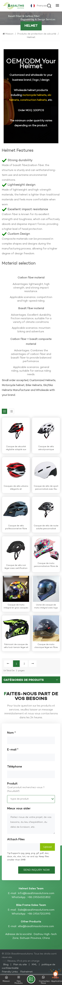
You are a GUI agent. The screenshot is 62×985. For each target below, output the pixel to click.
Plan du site (20, 964)
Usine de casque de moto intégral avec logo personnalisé (46, 606)
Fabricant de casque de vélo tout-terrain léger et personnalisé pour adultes (16, 646)
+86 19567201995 (38, 914)
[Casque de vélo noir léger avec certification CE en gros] (16, 549)
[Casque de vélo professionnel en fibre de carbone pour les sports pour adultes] (16, 510)
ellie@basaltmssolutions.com (36, 926)
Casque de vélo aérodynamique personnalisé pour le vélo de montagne (46, 448)
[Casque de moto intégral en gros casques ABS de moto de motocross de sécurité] (16, 589)
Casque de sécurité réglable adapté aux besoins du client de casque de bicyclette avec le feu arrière (15, 448)
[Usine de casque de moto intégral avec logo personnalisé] (46, 589)
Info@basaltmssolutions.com (36, 893)
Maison (9, 33)
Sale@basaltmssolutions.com (36, 910)
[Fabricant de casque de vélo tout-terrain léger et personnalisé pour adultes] (16, 628)
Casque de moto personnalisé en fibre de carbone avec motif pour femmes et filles (46, 565)
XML (34, 964)
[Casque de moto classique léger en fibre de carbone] (46, 628)
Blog (6, 964)
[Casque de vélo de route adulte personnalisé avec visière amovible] (46, 510)
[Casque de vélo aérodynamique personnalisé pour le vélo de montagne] (46, 431)
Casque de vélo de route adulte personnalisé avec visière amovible (46, 527)
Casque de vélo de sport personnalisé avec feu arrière (46, 488)
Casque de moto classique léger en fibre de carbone (46, 646)
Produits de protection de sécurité (36, 33)
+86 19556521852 (38, 897)
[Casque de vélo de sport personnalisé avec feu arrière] (46, 470)
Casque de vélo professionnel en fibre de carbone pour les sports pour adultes (16, 527)
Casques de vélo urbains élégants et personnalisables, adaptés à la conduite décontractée (16, 488)
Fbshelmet (26, 971)
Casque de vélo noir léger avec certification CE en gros (15, 567)
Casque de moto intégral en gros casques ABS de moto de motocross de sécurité (16, 606)
